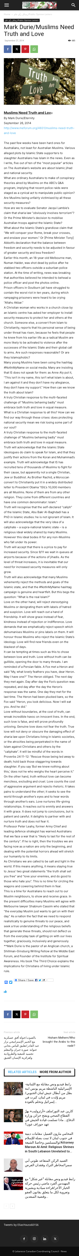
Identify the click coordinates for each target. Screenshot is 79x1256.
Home (7, 14)
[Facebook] (8, 49)
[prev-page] (6, 1206)
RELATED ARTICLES (22, 1072)
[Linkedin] (45, 1239)
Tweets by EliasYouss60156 (21, 1225)
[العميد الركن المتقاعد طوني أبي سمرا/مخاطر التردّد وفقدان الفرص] (13, 1165)
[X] (16, 49)
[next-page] (12, 1206)
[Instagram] (34, 1239)
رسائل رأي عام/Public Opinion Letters (33, 14)
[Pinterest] (25, 49)
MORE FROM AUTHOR (55, 1072)
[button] (6, 5)
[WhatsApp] (34, 49)
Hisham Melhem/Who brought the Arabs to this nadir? (59, 1041)
